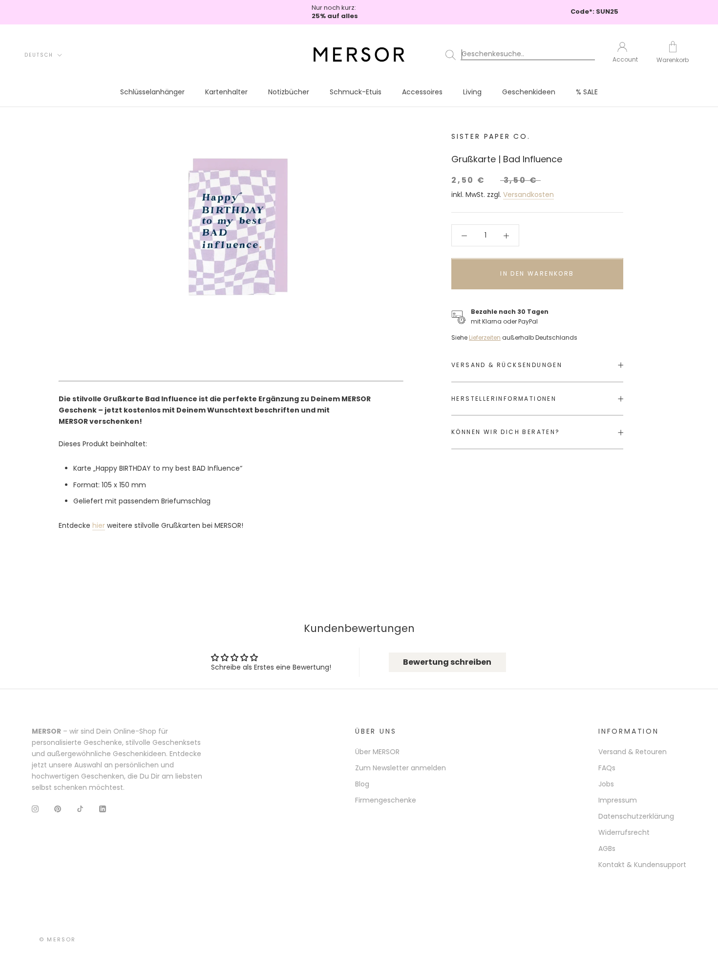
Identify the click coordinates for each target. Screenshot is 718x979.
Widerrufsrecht (624, 832)
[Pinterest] (57, 808)
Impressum (617, 800)
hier (98, 525)
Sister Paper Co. (490, 136)
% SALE (587, 92)
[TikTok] (80, 808)
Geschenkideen (528, 92)
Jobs (606, 784)
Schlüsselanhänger (152, 92)
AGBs (606, 848)
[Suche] (522, 54)
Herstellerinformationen (503, 398)
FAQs (606, 768)
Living (472, 92)
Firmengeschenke (385, 800)
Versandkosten (528, 194)
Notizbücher (288, 92)
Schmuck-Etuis (355, 92)
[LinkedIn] (102, 808)
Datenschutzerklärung (636, 816)
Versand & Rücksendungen (506, 365)
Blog (362, 784)
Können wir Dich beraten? (505, 432)
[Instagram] (35, 808)
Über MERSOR (377, 752)
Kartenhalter (226, 92)
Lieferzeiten (485, 337)
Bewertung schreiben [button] (447, 662)
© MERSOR (57, 939)
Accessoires (422, 92)
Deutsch (38, 54)
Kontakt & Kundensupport (642, 865)
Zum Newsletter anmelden (400, 768)
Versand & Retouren (632, 752)
